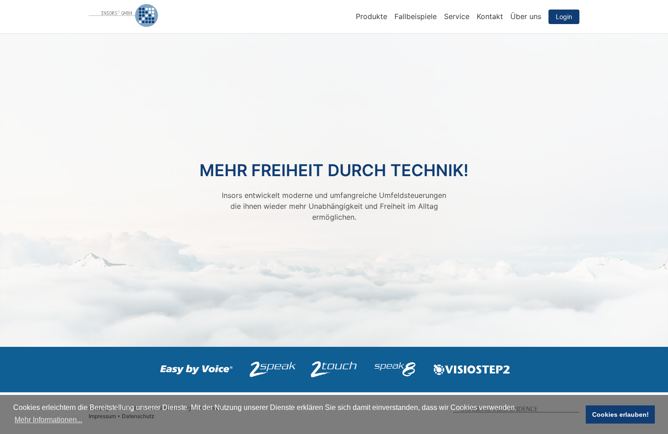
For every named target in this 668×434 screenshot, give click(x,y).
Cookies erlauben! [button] (620, 414)
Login (564, 16)
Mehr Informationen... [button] (48, 420)
